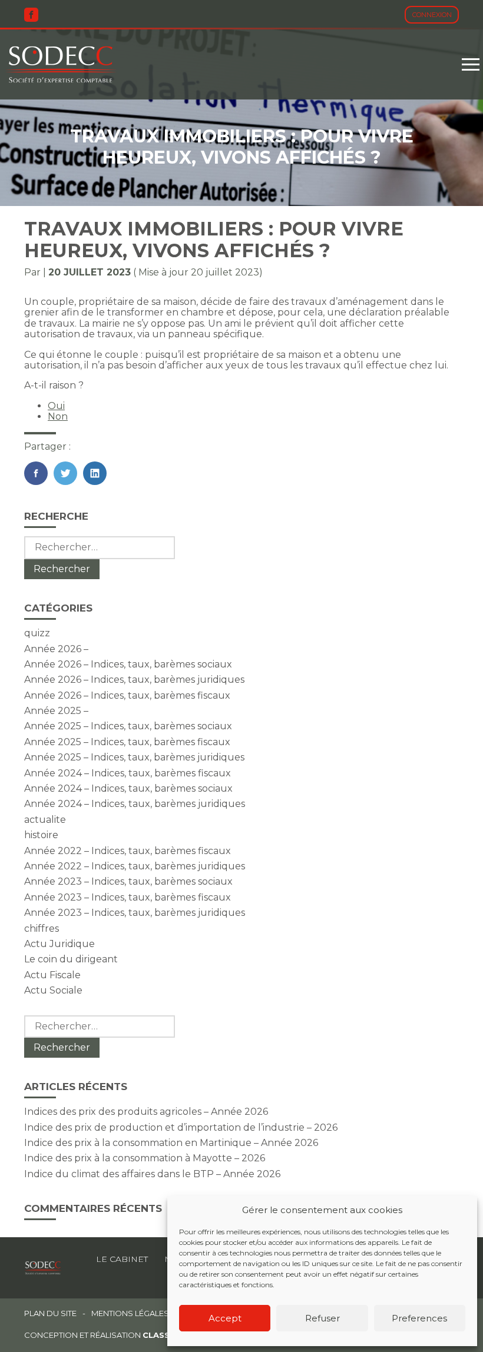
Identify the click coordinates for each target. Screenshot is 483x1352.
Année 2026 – (56, 649)
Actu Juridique (59, 943)
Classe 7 (163, 1335)
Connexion (432, 15)
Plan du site (50, 1313)
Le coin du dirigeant (71, 959)
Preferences (419, 1318)
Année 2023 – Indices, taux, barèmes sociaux (128, 881)
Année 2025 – (56, 710)
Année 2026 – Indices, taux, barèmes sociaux (128, 664)
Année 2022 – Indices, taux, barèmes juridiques (134, 866)
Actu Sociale (53, 990)
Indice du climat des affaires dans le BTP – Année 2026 (152, 1174)
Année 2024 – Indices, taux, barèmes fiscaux (127, 773)
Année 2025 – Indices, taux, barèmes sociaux (128, 726)
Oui (56, 405)
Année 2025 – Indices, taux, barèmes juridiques (134, 757)
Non (58, 416)
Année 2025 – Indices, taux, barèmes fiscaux (127, 742)
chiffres (41, 928)
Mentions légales (130, 1313)
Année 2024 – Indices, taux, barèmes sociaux (128, 788)
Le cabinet (122, 1259)
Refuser (322, 1318)
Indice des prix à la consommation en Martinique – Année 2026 (171, 1142)
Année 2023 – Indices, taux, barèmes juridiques (134, 912)
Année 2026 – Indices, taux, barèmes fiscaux (127, 695)
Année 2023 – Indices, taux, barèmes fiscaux (127, 897)
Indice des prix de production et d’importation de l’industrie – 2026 (181, 1127)
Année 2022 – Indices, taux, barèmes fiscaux (127, 850)
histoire (41, 835)
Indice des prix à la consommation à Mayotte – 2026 (144, 1158)
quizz (37, 633)
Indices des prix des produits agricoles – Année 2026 (146, 1111)
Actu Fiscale (52, 975)
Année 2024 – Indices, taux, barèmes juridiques (134, 803)
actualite (45, 819)
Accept (225, 1318)
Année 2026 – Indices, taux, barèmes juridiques (134, 679)
